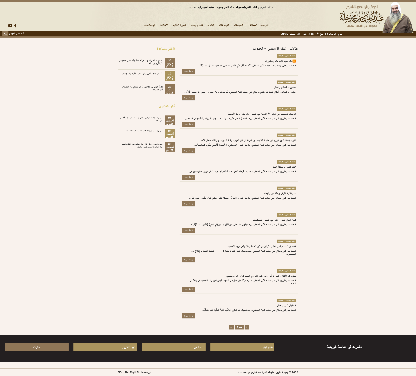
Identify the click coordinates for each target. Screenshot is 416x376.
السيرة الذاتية (179, 25)
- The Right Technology (134, 372)
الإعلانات (164, 25)
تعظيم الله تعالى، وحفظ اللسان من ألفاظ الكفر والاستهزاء (253, 7)
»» (231, 327)
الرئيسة (263, 24)
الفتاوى (210, 25)
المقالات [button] (252, 24)
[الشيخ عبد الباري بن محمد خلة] (347, 17)
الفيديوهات (224, 25)
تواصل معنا (149, 25)
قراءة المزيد (188, 71)
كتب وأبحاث (196, 25)
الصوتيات (238, 25)
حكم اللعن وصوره (215, 7)
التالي (240, 327)
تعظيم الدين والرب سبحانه (191, 7)
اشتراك (36, 347)
